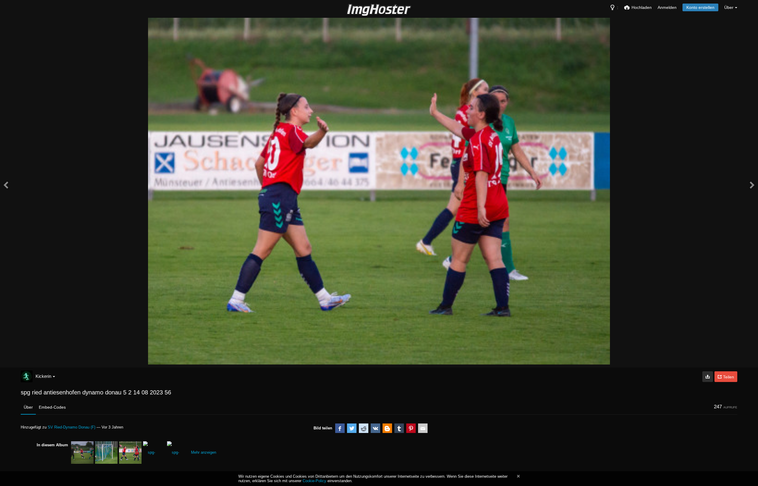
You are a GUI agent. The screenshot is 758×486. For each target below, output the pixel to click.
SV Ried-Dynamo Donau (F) (71, 427)
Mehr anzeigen (203, 452)
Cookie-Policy (314, 481)
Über (28, 407)
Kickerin (43, 376)
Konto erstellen (700, 7)
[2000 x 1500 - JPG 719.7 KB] (707, 376)
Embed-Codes (52, 407)
